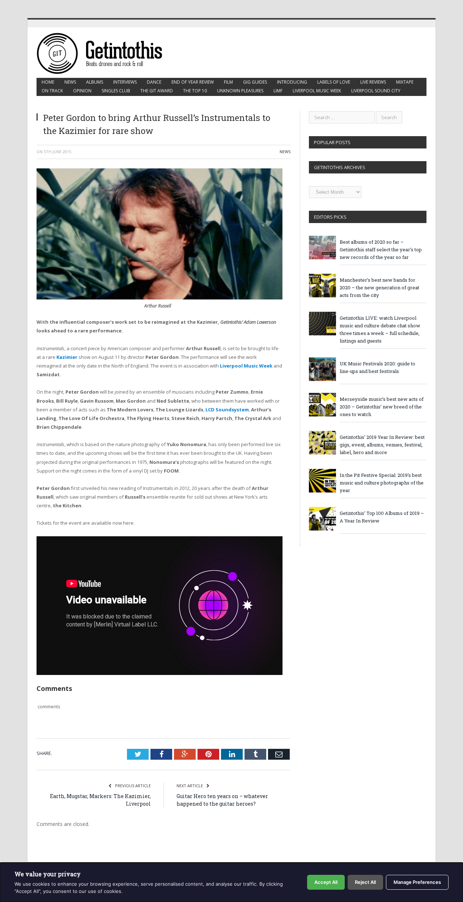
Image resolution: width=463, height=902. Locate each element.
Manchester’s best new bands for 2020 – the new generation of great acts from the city (379, 287)
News (70, 82)
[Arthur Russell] (160, 297)
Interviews (125, 82)
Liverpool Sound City (375, 91)
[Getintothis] (105, 52)
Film (228, 82)
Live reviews (373, 82)
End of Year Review (192, 82)
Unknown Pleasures (240, 91)
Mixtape (404, 82)
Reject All (365, 882)
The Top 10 (195, 91)
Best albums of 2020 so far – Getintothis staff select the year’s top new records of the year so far (381, 249)
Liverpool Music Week (317, 91)
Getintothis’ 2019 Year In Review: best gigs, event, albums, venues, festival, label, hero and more (382, 445)
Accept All (325, 882)
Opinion (82, 91)
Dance (154, 82)
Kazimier (66, 357)
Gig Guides (255, 82)
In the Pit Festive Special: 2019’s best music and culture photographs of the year (382, 483)
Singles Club (116, 91)
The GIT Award (156, 91)
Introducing (292, 82)
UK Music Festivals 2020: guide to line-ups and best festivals (377, 367)
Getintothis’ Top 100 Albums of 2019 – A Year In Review (382, 517)
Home (48, 82)
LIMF (278, 91)
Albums (94, 82)
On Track (52, 91)
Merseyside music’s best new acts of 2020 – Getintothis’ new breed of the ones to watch (382, 407)
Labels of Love (333, 82)
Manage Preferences (417, 882)
